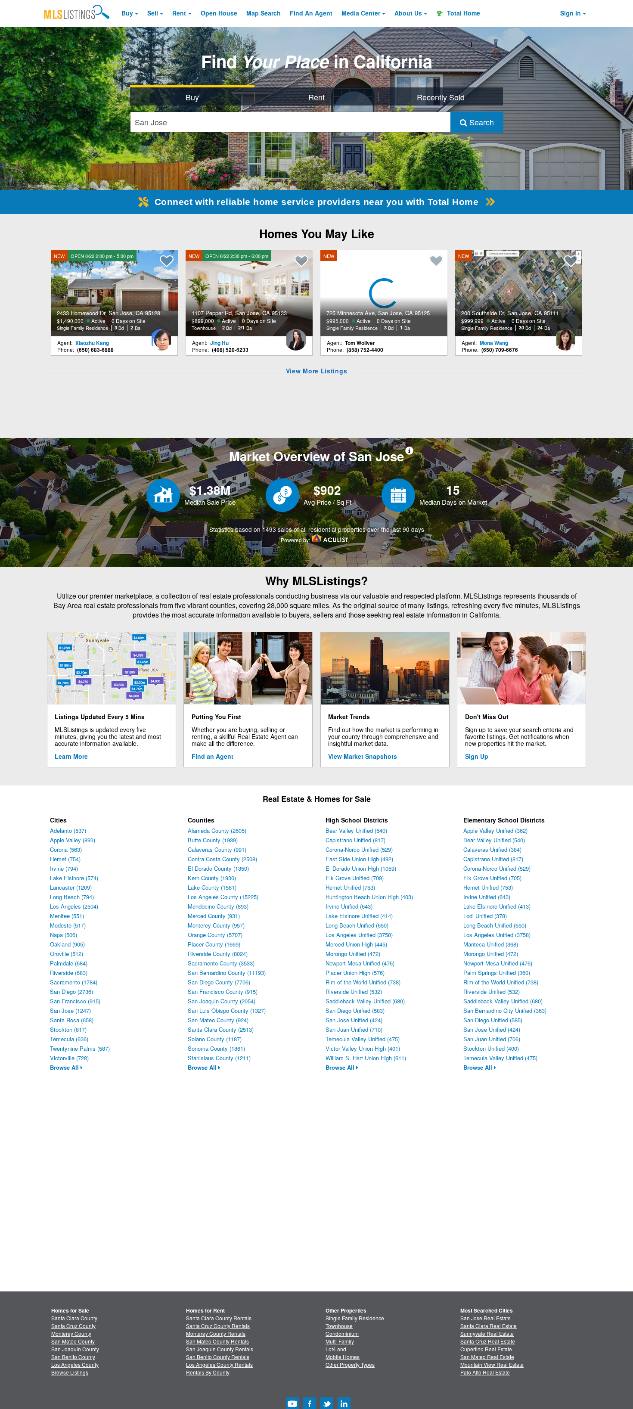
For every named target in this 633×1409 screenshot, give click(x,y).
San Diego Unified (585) (492, 1020)
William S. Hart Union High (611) (366, 1058)
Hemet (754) (65, 859)
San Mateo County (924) (218, 1020)
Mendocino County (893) (218, 906)
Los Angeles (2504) (74, 906)
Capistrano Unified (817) (355, 840)
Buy (127, 13)
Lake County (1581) (212, 887)
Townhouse (339, 1325)
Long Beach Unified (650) (357, 925)
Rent (179, 13)
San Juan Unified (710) (354, 1029)
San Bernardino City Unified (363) (504, 1010)
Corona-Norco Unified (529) (359, 849)
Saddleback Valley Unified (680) (365, 1001)
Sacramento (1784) (73, 982)
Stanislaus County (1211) (219, 1058)
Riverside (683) (68, 972)
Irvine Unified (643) (349, 906)
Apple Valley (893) (72, 840)
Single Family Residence (355, 1318)
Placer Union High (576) (355, 972)
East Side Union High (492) (359, 859)
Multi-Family (340, 1341)
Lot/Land (336, 1349)
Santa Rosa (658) (71, 1020)
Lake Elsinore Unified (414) (359, 916)
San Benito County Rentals (217, 1356)
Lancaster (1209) (71, 887)
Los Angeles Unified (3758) (359, 935)
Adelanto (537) (68, 830)
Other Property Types (350, 1364)
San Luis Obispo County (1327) (227, 1010)
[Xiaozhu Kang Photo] (161, 336)
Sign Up (476, 756)
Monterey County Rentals (215, 1333)
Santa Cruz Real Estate (487, 1341)
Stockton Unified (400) (491, 1048)
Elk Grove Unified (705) (492, 878)
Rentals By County (208, 1372)
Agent (311, 13)
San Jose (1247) (70, 1010)
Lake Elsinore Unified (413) (497, 906)
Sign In (570, 13)
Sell (152, 13)
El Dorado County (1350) (218, 868)
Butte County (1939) (213, 840)
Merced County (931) (214, 916)
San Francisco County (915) (223, 991)
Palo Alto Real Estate (485, 1372)
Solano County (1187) (215, 1039)
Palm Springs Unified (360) (496, 972)
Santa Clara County (74, 1318)
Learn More (71, 756)
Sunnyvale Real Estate (487, 1333)
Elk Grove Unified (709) (355, 878)
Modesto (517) (68, 925)
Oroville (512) (66, 954)
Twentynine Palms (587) (80, 1048)
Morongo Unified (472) (353, 954)
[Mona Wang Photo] (565, 336)
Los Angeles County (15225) (223, 897)
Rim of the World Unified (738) (363, 982)
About (408, 13)
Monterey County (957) (216, 925)
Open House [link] (219, 13)
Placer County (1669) (214, 944)
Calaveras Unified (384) (492, 849)
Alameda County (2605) (217, 830)
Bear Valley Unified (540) (356, 830)
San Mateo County (73, 1341)
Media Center (360, 13)
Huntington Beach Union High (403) (369, 897)
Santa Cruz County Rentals (218, 1325)
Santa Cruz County (73, 1325)
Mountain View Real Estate (492, 1364)
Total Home (462, 13)
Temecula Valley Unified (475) (363, 1039)
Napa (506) (63, 935)
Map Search (263, 13)
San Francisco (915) (75, 1001)
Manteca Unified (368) (490, 944)
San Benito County (73, 1356)
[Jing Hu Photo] (296, 336)
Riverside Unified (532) (354, 991)
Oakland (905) (67, 944)
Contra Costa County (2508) (222, 859)
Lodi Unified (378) (485, 916)
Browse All (65, 1067)
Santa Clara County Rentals (218, 1318)
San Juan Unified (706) (491, 1039)
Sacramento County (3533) (221, 963)
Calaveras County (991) (217, 849)
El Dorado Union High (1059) (361, 868)
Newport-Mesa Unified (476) (360, 963)
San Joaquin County (75, 1349)
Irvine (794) (64, 868)
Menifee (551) (67, 916)
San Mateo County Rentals (217, 1341)
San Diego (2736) (71, 991)
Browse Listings (69, 1372)
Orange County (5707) (215, 935)
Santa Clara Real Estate (488, 1325)
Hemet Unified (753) (350, 887)
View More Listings (317, 370)
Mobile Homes (343, 1356)
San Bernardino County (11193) (227, 972)
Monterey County (71, 1333)
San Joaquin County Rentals (219, 1349)
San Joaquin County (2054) (221, 1001)
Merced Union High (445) (356, 944)
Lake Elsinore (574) (74, 878)
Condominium (342, 1333)
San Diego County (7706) (219, 982)
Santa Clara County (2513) (221, 1029)
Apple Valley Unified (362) (495, 830)
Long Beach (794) (72, 897)
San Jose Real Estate (485, 1318)
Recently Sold (441, 96)
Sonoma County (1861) (216, 1048)
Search (480, 121)
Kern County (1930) (212, 878)
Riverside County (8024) (218, 954)
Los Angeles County (75, 1364)
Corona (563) (66, 849)
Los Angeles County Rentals (219, 1364)
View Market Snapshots (362, 756)
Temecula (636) (69, 1039)
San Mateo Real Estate (487, 1356)
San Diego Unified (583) (355, 1010)
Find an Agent (212, 756)
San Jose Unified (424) (354, 1020)
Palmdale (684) (68, 963)
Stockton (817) (68, 1029)
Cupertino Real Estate (486, 1349)
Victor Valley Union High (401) (363, 1048)
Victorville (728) (69, 1058)
